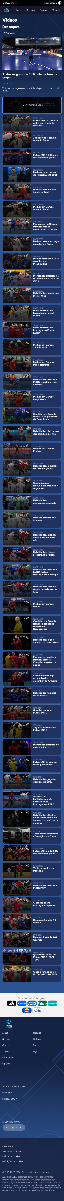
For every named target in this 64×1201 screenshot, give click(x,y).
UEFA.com (7, 1092)
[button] (55, 10)
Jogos (5, 1032)
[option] (32, 105)
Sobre (36, 1045)
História (37, 1039)
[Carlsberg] (42, 1003)
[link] (18, 10)
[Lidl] (27, 1010)
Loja (35, 1051)
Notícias (37, 1032)
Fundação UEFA (9, 1098)
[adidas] (11, 1003)
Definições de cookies (12, 1161)
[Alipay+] (22, 1003)
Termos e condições (11, 1151)
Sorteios (6, 1039)
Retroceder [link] (11, 33)
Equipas (6, 1063)
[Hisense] (52, 1003)
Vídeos (5, 1051)
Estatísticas (8, 1057)
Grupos (5, 1045)
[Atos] (32, 1003)
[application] (32, 53)
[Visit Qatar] (37, 1010)
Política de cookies (11, 1156)
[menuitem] (18, 10)
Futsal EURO (6, 10)
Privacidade (7, 1146)
